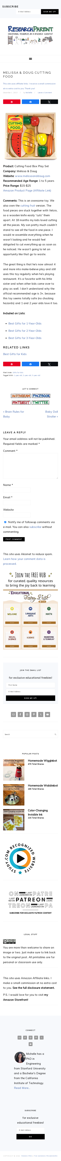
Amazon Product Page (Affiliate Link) (27, 190)
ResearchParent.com (30, 35)
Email (7, 497)
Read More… (22, 1088)
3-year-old (36, 375)
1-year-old (18, 375)
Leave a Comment (45, 93)
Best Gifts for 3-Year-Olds (25, 338)
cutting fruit (27, 205)
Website (8, 509)
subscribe (35, 527)
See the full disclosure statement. (34, 987)
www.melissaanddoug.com (32, 176)
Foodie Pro (26, 1156)
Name (8, 485)
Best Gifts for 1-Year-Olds (25, 323)
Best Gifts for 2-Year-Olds (25, 330)
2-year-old (27, 375)
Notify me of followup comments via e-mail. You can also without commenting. (29, 526)
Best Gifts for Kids (15, 354)
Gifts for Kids (18, 373)
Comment (10, 450)
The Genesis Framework (46, 1156)
